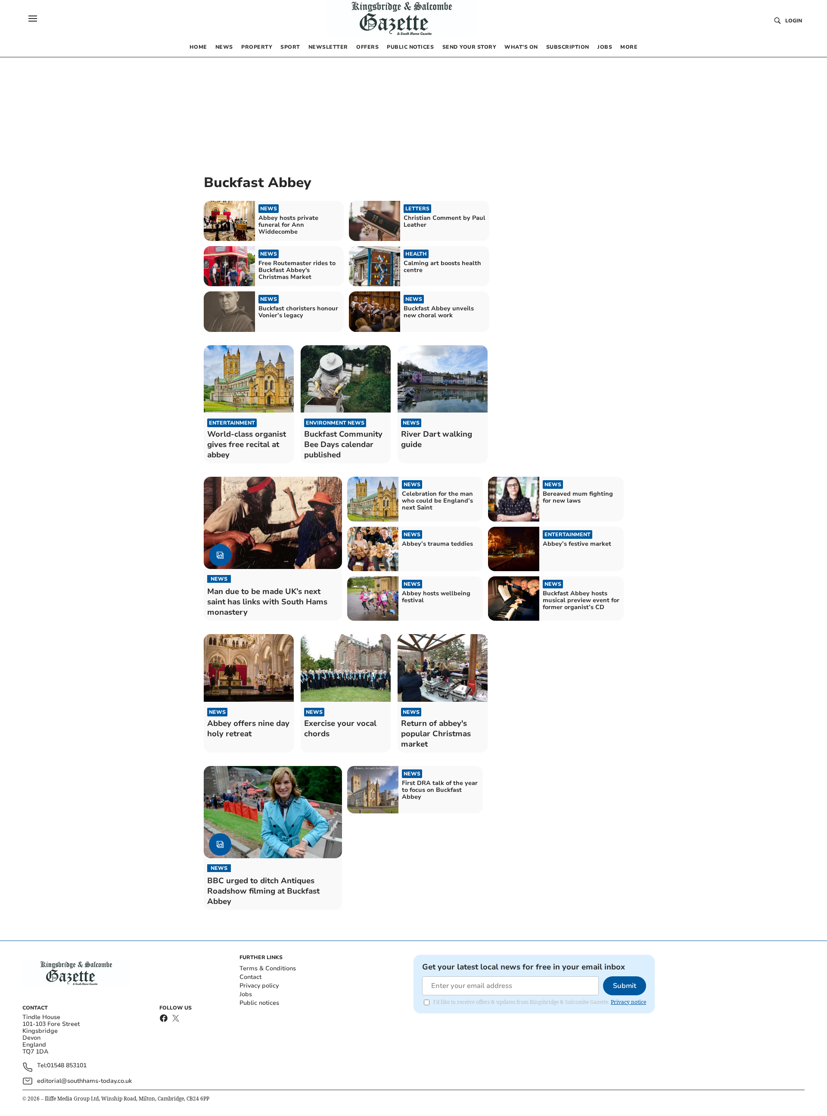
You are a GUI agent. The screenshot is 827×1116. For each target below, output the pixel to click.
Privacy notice (628, 1002)
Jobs (245, 994)
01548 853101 (67, 1065)
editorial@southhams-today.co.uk (84, 1081)
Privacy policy (259, 986)
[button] (32, 18)
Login (793, 21)
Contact (250, 977)
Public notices (259, 1003)
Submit (624, 986)
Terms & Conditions (267, 968)
